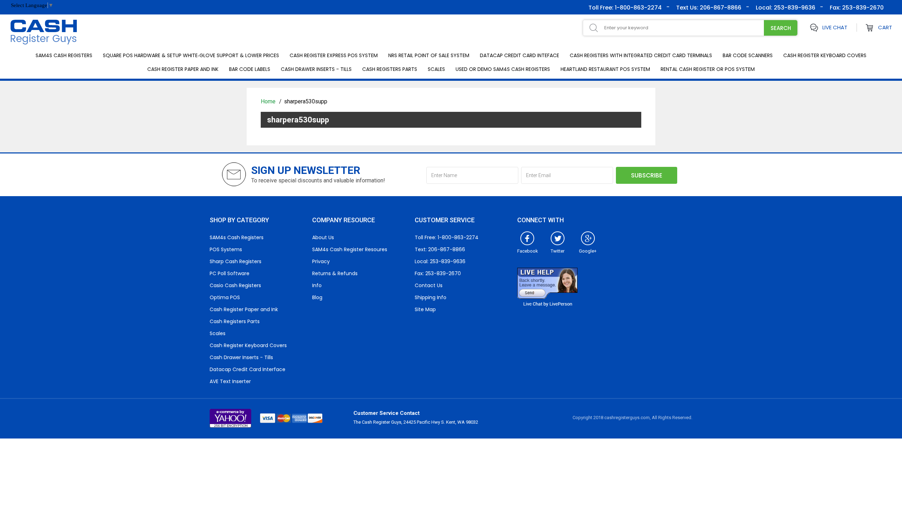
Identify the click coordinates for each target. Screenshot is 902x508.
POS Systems (226, 249)
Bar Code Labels (249, 69)
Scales (436, 69)
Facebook (527, 251)
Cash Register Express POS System (334, 55)
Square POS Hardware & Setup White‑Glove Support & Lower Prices (191, 55)
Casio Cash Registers (235, 285)
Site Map (425, 309)
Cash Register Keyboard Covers (824, 55)
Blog (317, 297)
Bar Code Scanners (748, 55)
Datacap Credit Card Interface (247, 369)
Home (269, 101)
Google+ (588, 251)
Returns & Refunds (335, 273)
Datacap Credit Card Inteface (519, 55)
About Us (323, 237)
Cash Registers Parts (389, 69)
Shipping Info (430, 297)
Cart (885, 27)
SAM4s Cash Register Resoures (349, 249)
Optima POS (225, 297)
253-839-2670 (862, 8)
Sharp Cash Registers (235, 261)
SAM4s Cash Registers (64, 55)
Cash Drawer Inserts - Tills (316, 69)
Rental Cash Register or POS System (708, 69)
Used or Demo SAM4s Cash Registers (503, 69)
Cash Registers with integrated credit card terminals (641, 55)
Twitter (557, 251)
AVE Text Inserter (230, 381)
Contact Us (429, 285)
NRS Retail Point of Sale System (428, 55)
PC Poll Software (229, 273)
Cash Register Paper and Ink (182, 69)
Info (317, 285)
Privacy (321, 261)
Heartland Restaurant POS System (605, 69)
